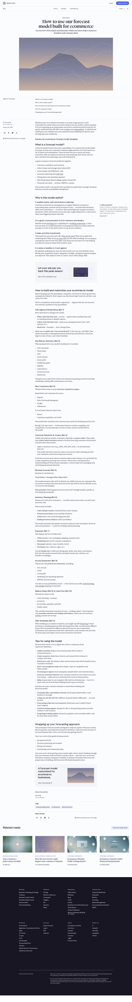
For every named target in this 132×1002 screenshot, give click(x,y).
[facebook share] (8, 133)
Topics (121, 8)
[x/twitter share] (16, 133)
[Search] (127, 8)
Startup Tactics (67, 807)
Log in (111, 3)
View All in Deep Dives (120, 828)
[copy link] (4, 133)
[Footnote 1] (62, 271)
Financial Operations (43, 807)
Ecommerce (56, 807)
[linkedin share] (12, 133)
